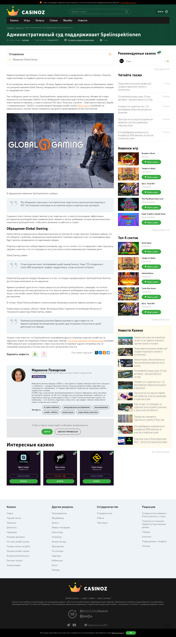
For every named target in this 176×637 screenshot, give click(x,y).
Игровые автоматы (16, 536)
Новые (10, 513)
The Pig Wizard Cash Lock (152, 199)
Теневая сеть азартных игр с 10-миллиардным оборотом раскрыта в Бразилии (135, 109)
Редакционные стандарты (154, 541)
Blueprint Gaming (148, 202)
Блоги (55, 565)
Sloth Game (146, 243)
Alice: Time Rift (148, 184)
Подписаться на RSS (97, 625)
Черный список (14, 518)
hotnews (25, 40)
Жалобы (67, 20)
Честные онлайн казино (18, 541)
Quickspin (145, 156)
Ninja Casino (83, 105)
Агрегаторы (57, 532)
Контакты (146, 536)
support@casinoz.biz (128, 2)
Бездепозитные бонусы (18, 555)
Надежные (12, 532)
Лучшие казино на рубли (18, 546)
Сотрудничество (104, 513)
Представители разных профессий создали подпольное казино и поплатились (134, 86)
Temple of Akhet (149, 168)
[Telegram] (108, 352)
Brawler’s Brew (148, 153)
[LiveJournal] (96, 352)
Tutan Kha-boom (149, 288)
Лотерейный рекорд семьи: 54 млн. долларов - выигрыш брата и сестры (135, 98)
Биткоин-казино (14, 560)
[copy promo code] (64, 476)
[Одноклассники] (104, 352)
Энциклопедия (13, 565)
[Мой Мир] (100, 352)
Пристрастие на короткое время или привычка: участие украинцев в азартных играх (135, 122)
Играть (23, 481)
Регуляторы (57, 551)
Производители (59, 513)
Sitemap (146, 546)
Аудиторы (56, 555)
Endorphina (146, 246)
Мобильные (57, 560)
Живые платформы (61, 527)
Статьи (54, 20)
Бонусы (40, 20)
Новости (82, 20)
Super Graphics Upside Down (154, 214)
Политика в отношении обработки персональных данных (154, 524)
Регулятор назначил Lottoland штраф (86, 340)
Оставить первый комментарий (81, 40)
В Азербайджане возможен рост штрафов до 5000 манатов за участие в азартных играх (135, 135)
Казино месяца (59, 541)
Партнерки (102, 522)
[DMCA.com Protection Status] (86, 617)
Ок (131, 633)
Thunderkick (146, 171)
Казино (14, 20)
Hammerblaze (147, 273)
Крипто (55, 522)
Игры (27, 20)
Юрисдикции (58, 546)
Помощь (146, 531)
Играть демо (152, 162)
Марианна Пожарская (49, 370)
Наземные (57, 536)
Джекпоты (12, 527)
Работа (100, 518)
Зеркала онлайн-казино (18, 551)
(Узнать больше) (118, 633)
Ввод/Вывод (58, 518)
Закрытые (11, 522)
